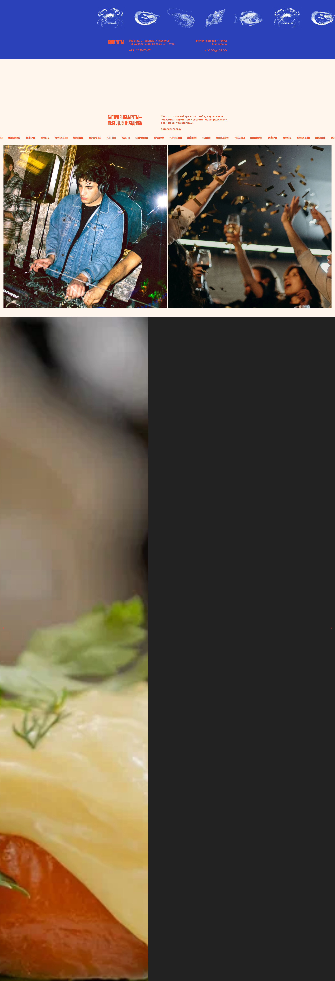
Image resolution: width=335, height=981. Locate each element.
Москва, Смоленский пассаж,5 (149, 40)
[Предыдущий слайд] (3, 856)
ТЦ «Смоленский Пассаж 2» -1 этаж (152, 43)
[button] (171, 128)
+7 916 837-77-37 (140, 50)
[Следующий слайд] (331, 856)
